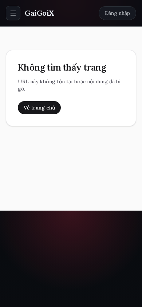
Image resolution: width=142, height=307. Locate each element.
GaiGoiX (39, 12)
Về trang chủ (39, 107)
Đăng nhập (117, 13)
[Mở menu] (13, 13)
